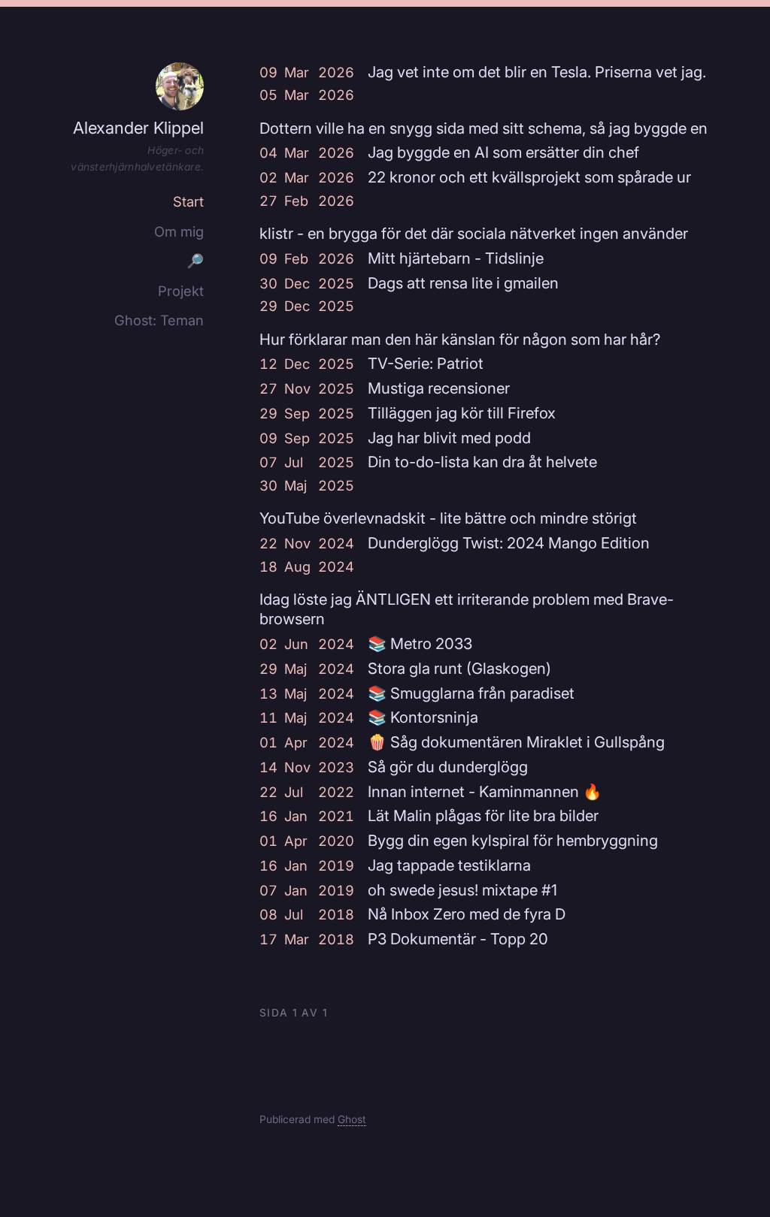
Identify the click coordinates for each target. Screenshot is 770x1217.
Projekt (181, 290)
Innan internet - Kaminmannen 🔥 (485, 791)
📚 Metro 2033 (420, 643)
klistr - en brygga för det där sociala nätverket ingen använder (473, 233)
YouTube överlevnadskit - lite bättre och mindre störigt (448, 518)
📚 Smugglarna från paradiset (471, 693)
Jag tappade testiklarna (449, 865)
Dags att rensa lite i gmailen (463, 282)
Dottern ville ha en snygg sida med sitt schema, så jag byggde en (483, 128)
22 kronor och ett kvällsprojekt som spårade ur (529, 177)
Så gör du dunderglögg (448, 766)
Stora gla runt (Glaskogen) (459, 668)
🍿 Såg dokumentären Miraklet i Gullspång (516, 741)
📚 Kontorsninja (423, 717)
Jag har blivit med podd (449, 437)
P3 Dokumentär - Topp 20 (458, 938)
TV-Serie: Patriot (426, 363)
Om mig (179, 231)
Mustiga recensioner (439, 388)
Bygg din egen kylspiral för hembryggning (513, 840)
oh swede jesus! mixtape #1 (462, 889)
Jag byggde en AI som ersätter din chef (503, 152)
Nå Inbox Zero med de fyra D (466, 913)
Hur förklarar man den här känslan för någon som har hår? (459, 339)
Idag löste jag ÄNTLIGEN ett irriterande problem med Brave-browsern (466, 609)
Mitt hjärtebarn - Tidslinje (456, 258)
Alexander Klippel (138, 127)
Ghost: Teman (159, 320)
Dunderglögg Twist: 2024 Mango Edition (509, 542)
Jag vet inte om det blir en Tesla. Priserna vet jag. (537, 71)
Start (188, 201)
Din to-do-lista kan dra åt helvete (482, 461)
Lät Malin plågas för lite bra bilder (483, 815)
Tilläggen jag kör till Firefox (462, 412)
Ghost (352, 1119)
